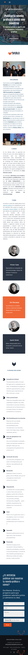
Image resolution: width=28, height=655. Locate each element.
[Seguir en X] (17, 652)
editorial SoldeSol (7, 205)
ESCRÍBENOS (14, 38)
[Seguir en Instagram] (14, 652)
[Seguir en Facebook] (11, 652)
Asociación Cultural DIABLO (10, 209)
